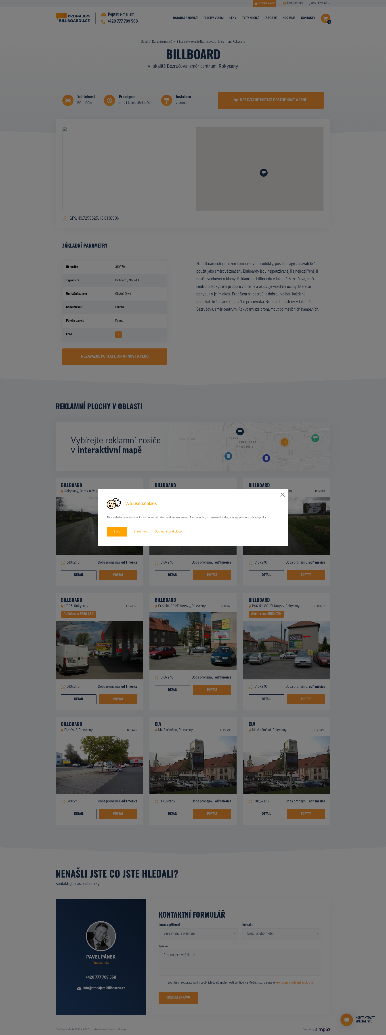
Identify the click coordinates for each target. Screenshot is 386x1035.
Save (116, 531)
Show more (141, 531)
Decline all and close (168, 531)
